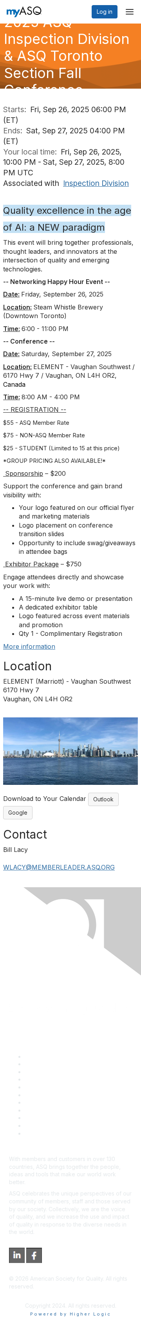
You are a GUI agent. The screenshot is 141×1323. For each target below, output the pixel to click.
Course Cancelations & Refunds (66, 1110)
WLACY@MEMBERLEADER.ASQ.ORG (59, 867)
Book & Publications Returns (61, 1095)
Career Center (43, 1071)
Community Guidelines (53, 1087)
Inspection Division (96, 183)
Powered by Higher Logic (70, 1314)
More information (29, 646)
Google (17, 812)
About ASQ (39, 1056)
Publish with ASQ (46, 1079)
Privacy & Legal (45, 1064)
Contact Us (39, 1102)
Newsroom (38, 1133)
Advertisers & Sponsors (55, 1117)
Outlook (103, 799)
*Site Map (38, 1125)
